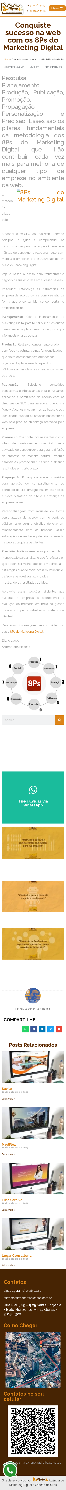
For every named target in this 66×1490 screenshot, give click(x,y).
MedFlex (9, 1144)
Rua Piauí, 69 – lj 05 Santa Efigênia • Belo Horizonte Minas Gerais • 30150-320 (32, 1309)
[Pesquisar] (59, 720)
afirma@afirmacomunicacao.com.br (28, 1298)
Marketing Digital (54, 66)
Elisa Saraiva (12, 1200)
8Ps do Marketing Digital (26, 631)
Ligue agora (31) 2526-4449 (22, 1290)
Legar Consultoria (17, 1255)
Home (7, 59)
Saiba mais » (8, 1098)
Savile (7, 1089)
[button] (25, 1029)
